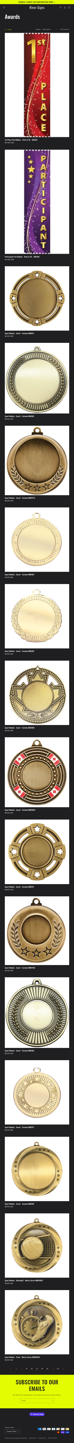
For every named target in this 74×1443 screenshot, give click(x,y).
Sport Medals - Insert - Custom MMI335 (19, 574)
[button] (4, 7)
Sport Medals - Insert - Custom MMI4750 (20, 968)
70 (58, 1369)
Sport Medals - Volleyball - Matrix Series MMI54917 (24, 1280)
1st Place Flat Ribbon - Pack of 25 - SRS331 (21, 140)
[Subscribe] (52, 1400)
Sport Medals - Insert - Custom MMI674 (19, 333)
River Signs (13, 1438)
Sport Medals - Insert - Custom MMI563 (19, 416)
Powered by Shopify (21, 1438)
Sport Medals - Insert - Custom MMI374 (19, 887)
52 (32, 1369)
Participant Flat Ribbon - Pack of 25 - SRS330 (22, 257)
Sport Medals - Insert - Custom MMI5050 (20, 810)
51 (26, 1369)
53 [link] (37, 1369)
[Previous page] (11, 1369)
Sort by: (38, 29)
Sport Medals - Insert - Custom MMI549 (19, 1204)
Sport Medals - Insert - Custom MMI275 (19, 1127)
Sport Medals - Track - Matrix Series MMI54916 (22, 1357)
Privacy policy (42, 1438)
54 (42, 1369)
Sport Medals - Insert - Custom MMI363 (19, 1051)
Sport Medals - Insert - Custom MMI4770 (20, 498)
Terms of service (52, 1438)
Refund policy (32, 1438)
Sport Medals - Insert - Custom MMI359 (19, 651)
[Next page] (63, 1369)
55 (47, 1369)
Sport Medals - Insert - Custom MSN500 (19, 728)
